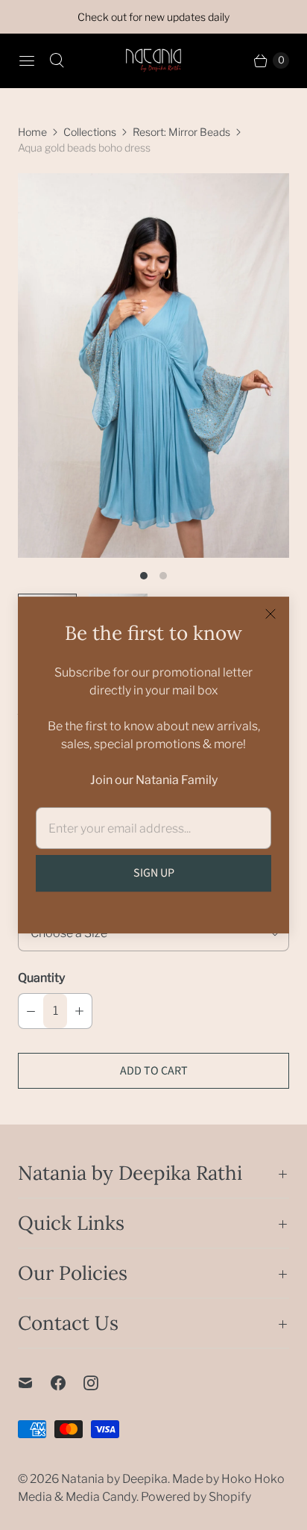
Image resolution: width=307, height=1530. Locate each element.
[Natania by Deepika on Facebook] (67, 1382)
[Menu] (27, 60)
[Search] (57, 60)
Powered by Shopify (196, 1497)
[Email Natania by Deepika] (34, 1382)
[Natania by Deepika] (153, 60)
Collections (89, 131)
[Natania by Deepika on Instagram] (99, 1382)
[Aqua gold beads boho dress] (153, 365)
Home (32, 131)
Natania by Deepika (114, 1479)
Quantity (41, 978)
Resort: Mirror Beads (181, 131)
